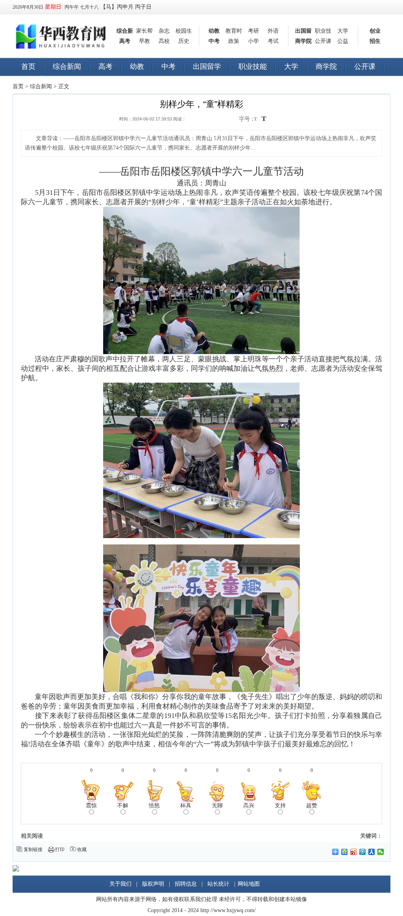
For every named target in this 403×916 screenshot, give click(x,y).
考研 (253, 31)
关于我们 (120, 884)
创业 (375, 31)
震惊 (91, 806)
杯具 (185, 806)
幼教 (214, 31)
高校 (164, 41)
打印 (60, 849)
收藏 (82, 849)
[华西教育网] (62, 28)
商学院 (303, 41)
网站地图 (249, 884)
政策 (233, 41)
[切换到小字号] (256, 119)
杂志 (164, 31)
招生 (375, 41)
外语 (273, 31)
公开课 (323, 41)
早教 (144, 41)
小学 (253, 41)
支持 (280, 806)
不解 (122, 806)
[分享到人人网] (371, 852)
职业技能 (252, 66)
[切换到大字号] (263, 119)
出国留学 (207, 66)
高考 (124, 41)
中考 (214, 41)
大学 (342, 31)
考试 (273, 41)
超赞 (311, 806)
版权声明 (153, 884)
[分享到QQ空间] (344, 852)
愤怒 (154, 806)
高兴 (248, 806)
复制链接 (33, 849)
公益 (342, 41)
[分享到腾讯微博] (362, 852)
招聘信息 (186, 884)
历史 (183, 41)
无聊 (217, 806)
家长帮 (144, 31)
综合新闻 (67, 66)
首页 (28, 66)
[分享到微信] (380, 852)
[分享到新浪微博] (353, 852)
